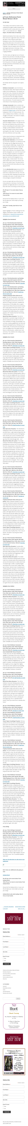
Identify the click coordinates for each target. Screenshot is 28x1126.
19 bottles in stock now (18, 594)
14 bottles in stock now (18, 228)
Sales (4, 989)
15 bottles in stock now (18, 370)
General (4, 986)
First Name (6, 941)
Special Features (6, 991)
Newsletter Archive (7, 988)
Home (4, 13)
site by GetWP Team (7, 1123)
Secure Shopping (6, 975)
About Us (5, 978)
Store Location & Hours (8, 977)
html (5, 958)
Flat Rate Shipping (7, 971)
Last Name (6, 947)
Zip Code (5, 951)
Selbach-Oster (12, 110)
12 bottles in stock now (18, 257)
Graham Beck (6, 875)
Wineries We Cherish (7, 993)
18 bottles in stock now (18, 345)
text (5, 960)
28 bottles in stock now (18, 835)
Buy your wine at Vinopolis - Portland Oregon (12, 1121)
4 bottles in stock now (18, 710)
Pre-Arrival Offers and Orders (9, 973)
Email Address (7, 936)
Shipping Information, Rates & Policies (11, 970)
